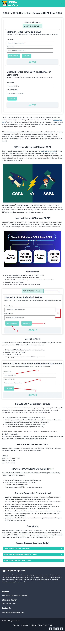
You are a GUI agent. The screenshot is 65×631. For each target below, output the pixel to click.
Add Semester (13, 55)
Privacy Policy (42, 625)
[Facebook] (50, 629)
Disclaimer (33, 625)
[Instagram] (54, 629)
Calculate (27, 55)
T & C (50, 625)
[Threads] (57, 629)
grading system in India (48, 151)
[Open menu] (60, 3)
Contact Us (24, 625)
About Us (16, 625)
